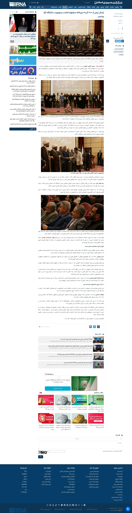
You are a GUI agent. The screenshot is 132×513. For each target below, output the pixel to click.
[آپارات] (76, 505)
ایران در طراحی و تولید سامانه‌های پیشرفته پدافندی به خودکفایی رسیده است (22, 105)
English (24, 474)
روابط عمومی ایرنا (118, 484)
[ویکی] (50, 505)
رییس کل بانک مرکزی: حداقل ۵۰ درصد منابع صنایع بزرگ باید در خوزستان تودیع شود (22, 120)
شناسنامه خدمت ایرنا (117, 487)
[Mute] (76, 389)
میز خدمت (120, 495)
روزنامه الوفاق (47, 477)
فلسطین (70, 7)
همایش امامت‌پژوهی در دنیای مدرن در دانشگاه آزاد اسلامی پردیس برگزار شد (74, 354)
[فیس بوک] (59, 505)
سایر (34, 7)
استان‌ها (65, 7)
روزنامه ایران (48, 474)
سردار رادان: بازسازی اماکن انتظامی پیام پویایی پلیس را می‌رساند (23, 115)
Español (24, 484)
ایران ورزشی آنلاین (46, 484)
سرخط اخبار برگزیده (94, 474)
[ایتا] (67, 505)
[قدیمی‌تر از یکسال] (98, 339)
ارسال (40, 457)
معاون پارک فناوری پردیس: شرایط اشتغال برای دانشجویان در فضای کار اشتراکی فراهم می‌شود (70, 346)
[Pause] (73, 389)
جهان (97, 7)
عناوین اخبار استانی (94, 479)
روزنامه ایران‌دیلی (46, 482)
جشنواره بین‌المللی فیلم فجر (68, 477)
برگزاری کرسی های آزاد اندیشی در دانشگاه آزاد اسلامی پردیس (78, 363)
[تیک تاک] (56, 505)
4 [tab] (10, 11)
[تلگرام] (84, 505)
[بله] (73, 505)
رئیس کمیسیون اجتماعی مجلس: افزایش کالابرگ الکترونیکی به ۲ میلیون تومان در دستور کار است (23, 90)
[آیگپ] (70, 505)
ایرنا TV (47, 7)
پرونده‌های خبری (94, 471)
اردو (26, 490)
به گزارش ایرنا (100, 66)
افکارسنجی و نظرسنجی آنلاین (67, 471)
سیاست (112, 7)
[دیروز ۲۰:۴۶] (22, 23)
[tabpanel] (22, 28)
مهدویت (121, 55)
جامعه (93, 7)
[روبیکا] (79, 505)
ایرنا (108, 2)
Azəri (25, 479)
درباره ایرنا (120, 471)
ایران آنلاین (48, 479)
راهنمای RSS (119, 482)
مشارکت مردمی (119, 492)
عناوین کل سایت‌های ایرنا (92, 477)
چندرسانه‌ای (54, 7)
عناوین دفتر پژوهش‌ (93, 484)
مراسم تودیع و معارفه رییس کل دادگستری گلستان (22, 124)
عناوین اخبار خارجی (94, 482)
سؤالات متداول (119, 479)
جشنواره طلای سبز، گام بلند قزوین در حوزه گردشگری (22, 86)
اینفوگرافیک (72, 484)
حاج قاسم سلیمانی (47, 238)
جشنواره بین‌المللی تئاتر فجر (68, 492)
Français (24, 492)
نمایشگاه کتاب (71, 479)
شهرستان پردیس (119, 49)
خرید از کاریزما (58, 388)
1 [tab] (16, 11)
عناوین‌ (117, 7)
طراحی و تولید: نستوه (115, 510)
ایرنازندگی (48, 471)
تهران (120, 23)
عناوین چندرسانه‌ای (94, 487)
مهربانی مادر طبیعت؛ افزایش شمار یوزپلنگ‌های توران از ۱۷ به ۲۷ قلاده (23, 100)
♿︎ (128, 508)
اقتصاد (107, 7)
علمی (75, 7)
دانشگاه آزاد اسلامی (118, 52)
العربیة (25, 477)
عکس (59, 7)
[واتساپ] (47, 505)
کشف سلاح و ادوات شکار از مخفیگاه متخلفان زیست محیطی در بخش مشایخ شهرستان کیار (22, 110)
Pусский (24, 487)
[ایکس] (82, 505)
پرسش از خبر (71, 482)
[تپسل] (46, 374)
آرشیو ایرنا (120, 477)
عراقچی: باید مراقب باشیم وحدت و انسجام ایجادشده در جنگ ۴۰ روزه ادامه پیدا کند (23, 36)
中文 (25, 471)
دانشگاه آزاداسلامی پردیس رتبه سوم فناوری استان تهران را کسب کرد (76, 339)
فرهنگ (89, 7)
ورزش (102, 7)
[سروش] (64, 505)
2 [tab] (14, 11)
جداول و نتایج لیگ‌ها (69, 487)
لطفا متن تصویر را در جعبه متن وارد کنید (113, 451)
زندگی (38, 7)
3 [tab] (12, 11)
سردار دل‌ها (72, 474)
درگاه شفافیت (119, 490)
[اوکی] (53, 505)
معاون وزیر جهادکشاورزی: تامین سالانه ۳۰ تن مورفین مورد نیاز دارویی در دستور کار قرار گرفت (24, 95)
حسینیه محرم (71, 490)
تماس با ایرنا (119, 474)
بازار (42, 7)
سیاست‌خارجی (81, 7)
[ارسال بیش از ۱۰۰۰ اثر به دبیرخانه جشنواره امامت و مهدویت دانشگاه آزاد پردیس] (71, 38)
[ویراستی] (62, 505)
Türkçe (24, 482)
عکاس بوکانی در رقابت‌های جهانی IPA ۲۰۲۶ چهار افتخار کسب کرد (23, 82)
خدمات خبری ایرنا (118, 500)
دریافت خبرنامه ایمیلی (117, 497)
